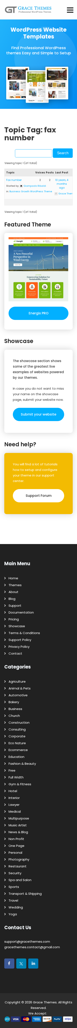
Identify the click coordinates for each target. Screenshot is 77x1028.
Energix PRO (39, 313)
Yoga (13, 914)
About (13, 592)
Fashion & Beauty (22, 763)
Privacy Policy (19, 646)
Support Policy (20, 640)
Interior (14, 798)
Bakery (14, 702)
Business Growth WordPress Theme (30, 191)
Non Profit (16, 839)
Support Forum (39, 495)
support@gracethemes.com (27, 941)
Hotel (13, 791)
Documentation (21, 612)
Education (16, 756)
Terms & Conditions (24, 633)
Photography (19, 859)
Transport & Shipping (25, 893)
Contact (15, 653)
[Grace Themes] (28, 11)
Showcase (17, 626)
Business (15, 709)
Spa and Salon (20, 880)
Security (15, 873)
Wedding (16, 907)
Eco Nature (17, 743)
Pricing (14, 619)
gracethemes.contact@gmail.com (32, 947)
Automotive (18, 695)
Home (13, 578)
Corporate (17, 736)
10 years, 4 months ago (61, 183)
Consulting (17, 729)
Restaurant (18, 866)
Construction (19, 722)
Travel (13, 900)
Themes (15, 585)
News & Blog (18, 832)
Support (15, 605)
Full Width (16, 777)
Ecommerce (18, 750)
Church (14, 715)
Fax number (14, 180)
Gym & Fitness (20, 784)
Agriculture (17, 681)
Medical (15, 811)
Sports (14, 887)
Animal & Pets (20, 688)
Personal (15, 852)
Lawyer (14, 804)
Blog (12, 598)
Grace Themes (45, 1002)
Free (12, 770)
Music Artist (18, 825)
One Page (16, 845)
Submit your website (38, 414)
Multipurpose (19, 818)
